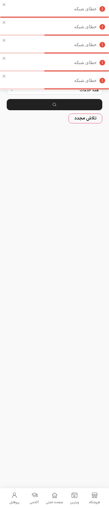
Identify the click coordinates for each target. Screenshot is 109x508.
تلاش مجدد (85, 118)
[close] (4, 4)
